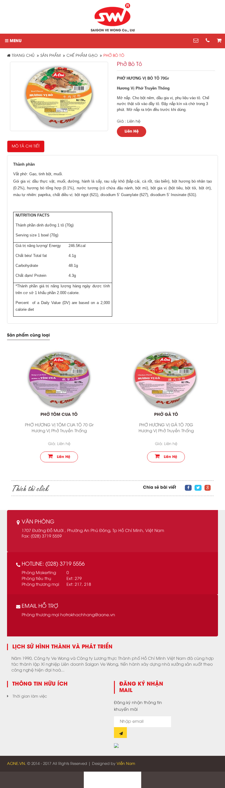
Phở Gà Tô (166, 415)
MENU (15, 41)
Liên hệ (63, 457)
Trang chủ (23, 55)
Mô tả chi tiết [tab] (26, 146)
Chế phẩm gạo (82, 55)
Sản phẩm (50, 55)
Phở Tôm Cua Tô (59, 415)
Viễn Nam (126, 763)
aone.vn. (16, 763)
